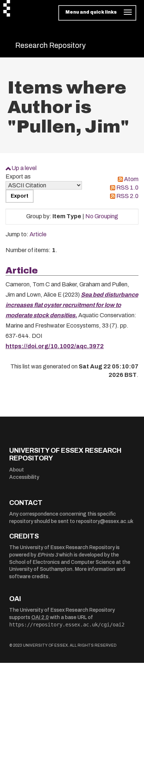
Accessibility (24, 477)
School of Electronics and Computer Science (62, 562)
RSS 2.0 (127, 196)
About (16, 470)
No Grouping (101, 216)
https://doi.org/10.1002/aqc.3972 (55, 346)
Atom (131, 179)
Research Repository (50, 45)
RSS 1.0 (127, 187)
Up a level (24, 168)
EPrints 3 (47, 555)
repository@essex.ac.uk (104, 521)
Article (38, 234)
